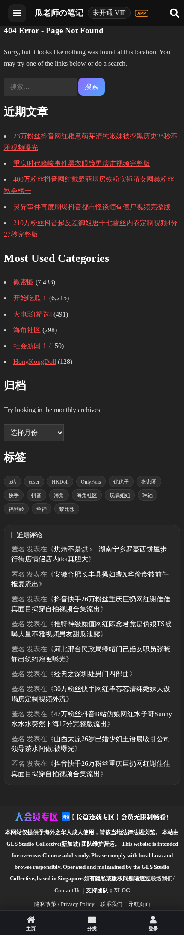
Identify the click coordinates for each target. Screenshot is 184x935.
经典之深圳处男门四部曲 (91, 673)
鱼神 (41, 509)
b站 (12, 482)
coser (34, 482)
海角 (59, 495)
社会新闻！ (30, 345)
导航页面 (139, 904)
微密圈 (23, 282)
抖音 (36, 495)
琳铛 (147, 495)
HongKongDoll (34, 361)
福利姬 (16, 509)
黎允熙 (66, 509)
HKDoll (60, 482)
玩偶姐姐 (120, 495)
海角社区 (27, 330)
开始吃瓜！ (30, 298)
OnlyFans (91, 482)
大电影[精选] (32, 314)
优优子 (121, 482)
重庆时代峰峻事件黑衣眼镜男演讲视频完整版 (81, 163)
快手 (14, 495)
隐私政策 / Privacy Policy (64, 904)
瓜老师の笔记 (59, 12)
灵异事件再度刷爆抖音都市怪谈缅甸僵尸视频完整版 (92, 207)
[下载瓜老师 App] (141, 13)
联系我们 (111, 904)
